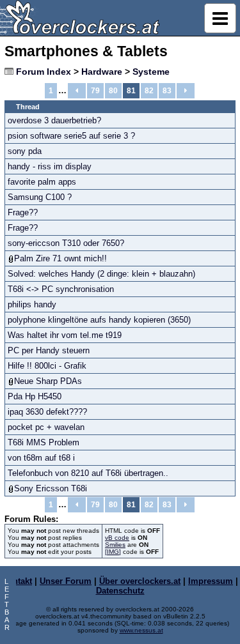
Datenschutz (120, 590)
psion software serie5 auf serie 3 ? (71, 136)
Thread (28, 107)
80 (113, 90)
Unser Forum (66, 581)
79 (95, 90)
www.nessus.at (141, 630)
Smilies (115, 544)
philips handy (32, 304)
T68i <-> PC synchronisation (61, 289)
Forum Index (43, 71)
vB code (117, 537)
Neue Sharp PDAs (48, 381)
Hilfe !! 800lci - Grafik (47, 366)
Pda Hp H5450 (34, 396)
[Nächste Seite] (186, 90)
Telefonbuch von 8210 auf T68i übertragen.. (88, 473)
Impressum (210, 581)
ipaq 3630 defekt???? (47, 412)
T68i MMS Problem (43, 442)
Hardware (101, 71)
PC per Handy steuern (49, 350)
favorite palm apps (42, 182)
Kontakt (17, 581)
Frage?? (23, 212)
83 (167, 90)
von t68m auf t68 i (41, 458)
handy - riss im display (50, 166)
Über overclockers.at (139, 581)
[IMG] (113, 551)
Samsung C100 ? (40, 197)
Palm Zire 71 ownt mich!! (60, 258)
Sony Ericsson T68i (50, 488)
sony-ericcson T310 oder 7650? (66, 243)
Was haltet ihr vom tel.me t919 (65, 335)
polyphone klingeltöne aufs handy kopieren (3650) (99, 320)
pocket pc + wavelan (46, 427)
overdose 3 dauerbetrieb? (54, 120)
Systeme (151, 71)
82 (149, 90)
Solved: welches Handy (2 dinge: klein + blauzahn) (101, 274)
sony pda (25, 151)
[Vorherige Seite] (77, 90)
